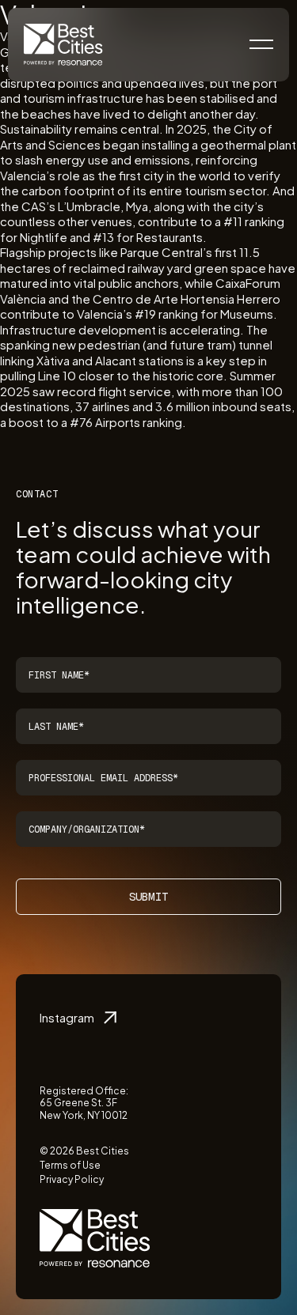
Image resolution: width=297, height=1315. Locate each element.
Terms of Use (70, 1165)
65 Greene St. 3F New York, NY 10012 (84, 1109)
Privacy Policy (72, 1179)
